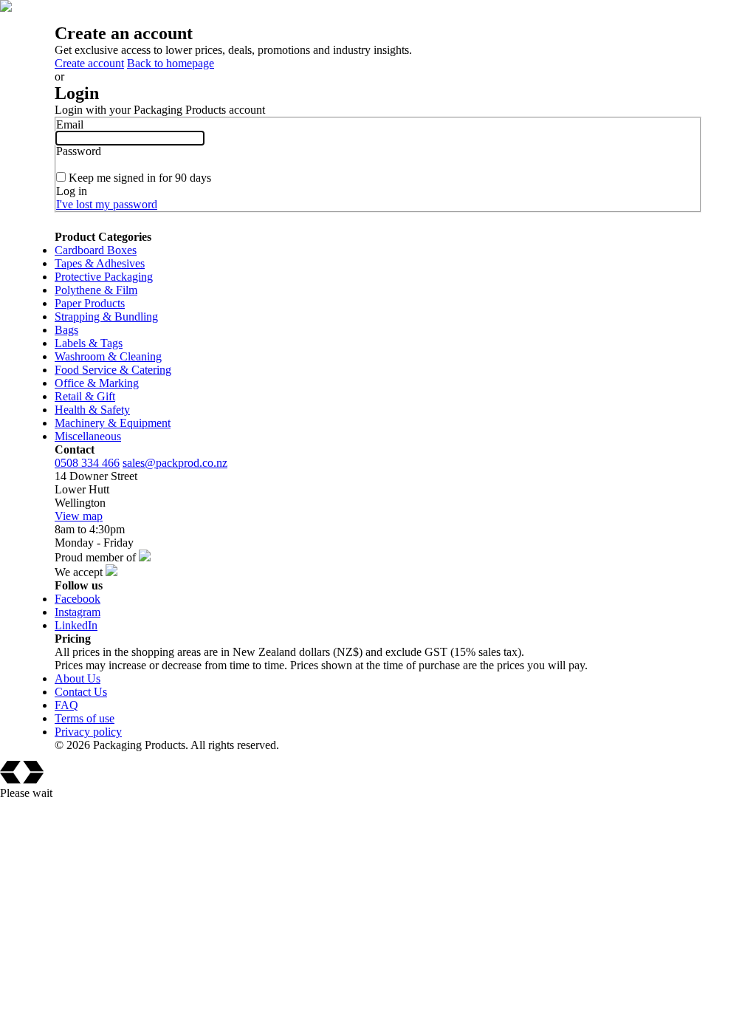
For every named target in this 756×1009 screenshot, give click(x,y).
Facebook (77, 598)
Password (78, 151)
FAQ (66, 705)
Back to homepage (170, 63)
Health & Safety (92, 409)
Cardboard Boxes (96, 250)
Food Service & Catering (113, 369)
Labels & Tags (89, 343)
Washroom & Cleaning (108, 356)
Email (69, 124)
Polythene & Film (96, 290)
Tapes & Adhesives (100, 263)
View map (79, 516)
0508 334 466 (87, 462)
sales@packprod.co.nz (175, 462)
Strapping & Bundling (106, 316)
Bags (66, 330)
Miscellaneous (88, 436)
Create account (89, 63)
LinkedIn (76, 625)
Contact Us (81, 691)
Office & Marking (97, 383)
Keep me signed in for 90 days (140, 177)
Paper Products (90, 303)
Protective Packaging (104, 276)
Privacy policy (88, 731)
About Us (77, 678)
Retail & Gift (85, 396)
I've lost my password (106, 204)
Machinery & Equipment (113, 423)
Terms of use (84, 718)
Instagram (77, 612)
